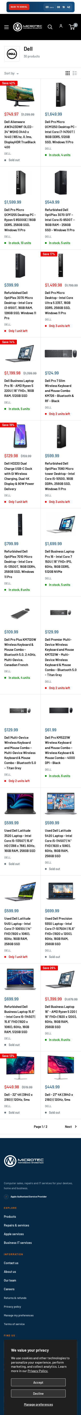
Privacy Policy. (38, 1371)
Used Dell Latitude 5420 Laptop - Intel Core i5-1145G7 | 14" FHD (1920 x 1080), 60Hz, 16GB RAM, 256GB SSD (58, 843)
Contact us (11, 1263)
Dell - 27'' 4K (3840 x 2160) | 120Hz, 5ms (59, 1097)
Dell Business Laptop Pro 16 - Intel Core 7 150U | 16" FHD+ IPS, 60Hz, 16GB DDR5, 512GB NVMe (59, 561)
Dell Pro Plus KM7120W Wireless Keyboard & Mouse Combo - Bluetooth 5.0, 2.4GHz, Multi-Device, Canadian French (20, 652)
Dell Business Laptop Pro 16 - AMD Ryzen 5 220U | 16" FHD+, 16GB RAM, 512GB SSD (19, 388)
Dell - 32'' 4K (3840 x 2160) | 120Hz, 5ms (18, 1097)
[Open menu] (6, 27)
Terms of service (14, 1324)
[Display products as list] (75, 73)
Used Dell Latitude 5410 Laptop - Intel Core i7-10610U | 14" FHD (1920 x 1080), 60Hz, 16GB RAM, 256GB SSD (17, 931)
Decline (38, 1393)
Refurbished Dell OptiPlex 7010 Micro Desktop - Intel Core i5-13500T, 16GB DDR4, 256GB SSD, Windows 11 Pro (20, 563)
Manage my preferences (18, 1315)
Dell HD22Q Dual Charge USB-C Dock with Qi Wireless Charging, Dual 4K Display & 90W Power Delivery (19, 476)
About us (10, 1271)
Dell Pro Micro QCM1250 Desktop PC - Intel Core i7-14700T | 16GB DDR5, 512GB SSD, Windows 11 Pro (60, 132)
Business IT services (18, 1243)
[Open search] (50, 27)
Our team (10, 1280)
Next (68, 1126)
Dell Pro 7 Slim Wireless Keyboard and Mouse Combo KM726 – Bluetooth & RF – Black (59, 391)
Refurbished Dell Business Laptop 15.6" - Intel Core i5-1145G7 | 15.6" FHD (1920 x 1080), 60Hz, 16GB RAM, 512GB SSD (19, 1019)
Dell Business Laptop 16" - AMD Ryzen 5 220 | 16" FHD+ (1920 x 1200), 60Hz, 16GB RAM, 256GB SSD (61, 1017)
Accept (38, 1382)
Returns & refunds (15, 1298)
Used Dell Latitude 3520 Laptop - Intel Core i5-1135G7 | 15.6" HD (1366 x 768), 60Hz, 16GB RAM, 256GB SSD (19, 840)
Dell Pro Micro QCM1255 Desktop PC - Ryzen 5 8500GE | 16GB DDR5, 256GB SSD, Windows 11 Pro (20, 220)
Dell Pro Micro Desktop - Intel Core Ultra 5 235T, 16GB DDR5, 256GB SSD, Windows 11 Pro (59, 303)
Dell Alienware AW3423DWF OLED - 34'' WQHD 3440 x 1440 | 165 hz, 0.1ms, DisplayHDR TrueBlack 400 (20, 134)
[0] (72, 27)
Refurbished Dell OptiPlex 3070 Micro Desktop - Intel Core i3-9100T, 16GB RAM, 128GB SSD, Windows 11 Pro (20, 305)
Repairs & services (16, 1225)
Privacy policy (12, 1306)
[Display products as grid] (68, 73)
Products (10, 1216)
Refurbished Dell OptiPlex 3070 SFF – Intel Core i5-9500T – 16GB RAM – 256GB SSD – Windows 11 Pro (60, 220)
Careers (9, 1289)
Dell (7, 153)
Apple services (14, 1234)
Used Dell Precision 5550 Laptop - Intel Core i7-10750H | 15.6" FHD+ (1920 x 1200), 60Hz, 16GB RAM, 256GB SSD (60, 931)
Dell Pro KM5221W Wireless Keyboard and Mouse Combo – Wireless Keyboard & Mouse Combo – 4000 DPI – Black (60, 750)
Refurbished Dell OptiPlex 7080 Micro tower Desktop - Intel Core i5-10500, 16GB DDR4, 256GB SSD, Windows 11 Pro (60, 476)
